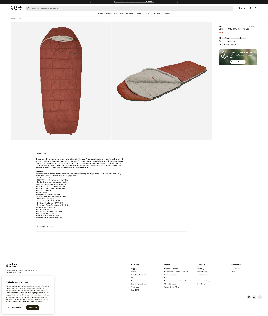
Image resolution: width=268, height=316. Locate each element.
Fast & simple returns (229, 41)
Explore (167, 14)
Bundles (167, 278)
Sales (159, 14)
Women (109, 14)
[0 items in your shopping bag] (255, 8)
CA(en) (243, 8)
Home (13, 18)
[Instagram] (249, 297)
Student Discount (170, 284)
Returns (134, 272)
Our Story (200, 269)
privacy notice (37, 301)
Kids (121, 14)
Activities (129, 14)
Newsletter (201, 284)
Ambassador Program (204, 281)
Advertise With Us (203, 275)
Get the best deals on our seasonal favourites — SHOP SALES (134, 2)
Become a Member (237, 62)
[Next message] (178, 2)
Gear (19, 18)
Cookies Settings (15, 307)
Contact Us (135, 287)
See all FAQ (135, 290)
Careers (200, 278)
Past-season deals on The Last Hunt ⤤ (177, 281)
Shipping (134, 269)
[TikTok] (260, 297)
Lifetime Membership (247, 52)
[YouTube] (254, 297)
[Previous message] (90, 2)
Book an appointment (138, 284)
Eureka (221, 26)
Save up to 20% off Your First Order (176, 272)
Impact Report (202, 272)
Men (115, 14)
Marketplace (135, 281)
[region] (28, 295)
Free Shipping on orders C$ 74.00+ (234, 38)
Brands (138, 14)
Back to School (149, 14)
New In (100, 14)
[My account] (250, 8)
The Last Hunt (235, 269)
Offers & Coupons (170, 275)
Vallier (233, 272)
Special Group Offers (171, 287)
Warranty (134, 278)
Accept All (33, 307)
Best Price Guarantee (229, 44)
